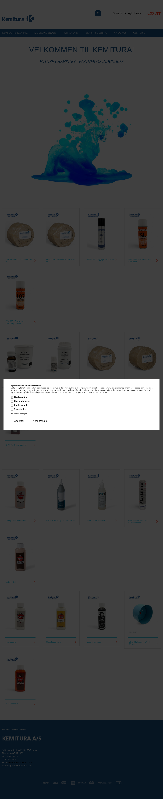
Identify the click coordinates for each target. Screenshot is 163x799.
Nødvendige (20, 397)
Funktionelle (21, 405)
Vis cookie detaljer (19, 413)
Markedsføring (22, 401)
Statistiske (20, 409)
